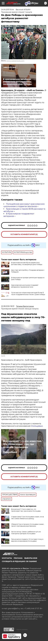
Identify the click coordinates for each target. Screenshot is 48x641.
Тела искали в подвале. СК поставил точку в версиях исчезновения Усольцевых (27, 540)
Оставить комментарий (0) (24, 234)
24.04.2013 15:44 (7, 10)
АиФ (3, 356)
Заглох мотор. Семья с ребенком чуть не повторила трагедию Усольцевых (26, 532)
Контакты (7, 558)
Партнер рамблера (21, 629)
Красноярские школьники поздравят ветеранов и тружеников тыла (24, 286)
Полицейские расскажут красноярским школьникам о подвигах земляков (24, 205)
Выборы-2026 (30, 558)
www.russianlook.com (15, 61)
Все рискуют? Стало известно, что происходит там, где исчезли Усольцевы (22, 444)
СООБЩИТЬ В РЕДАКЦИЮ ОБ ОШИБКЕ (19, 561)
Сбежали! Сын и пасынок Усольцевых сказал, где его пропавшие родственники (27, 525)
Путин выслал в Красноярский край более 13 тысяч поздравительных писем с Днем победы (28, 293)
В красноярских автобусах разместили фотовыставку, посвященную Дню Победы (26, 263)
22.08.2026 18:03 (7, 306)
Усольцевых (37, 426)
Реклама (18, 558)
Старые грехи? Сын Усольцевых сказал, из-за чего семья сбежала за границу (27, 517)
